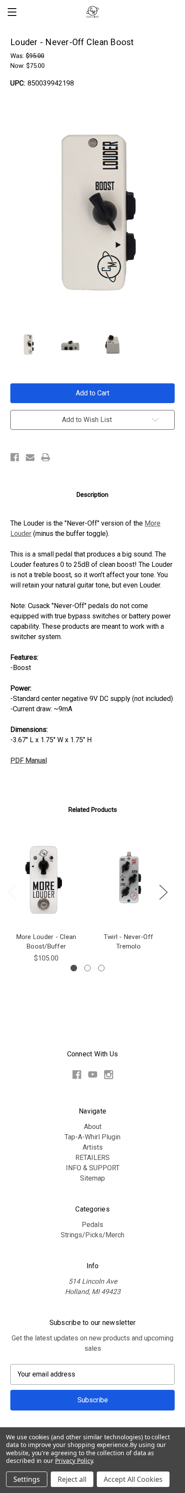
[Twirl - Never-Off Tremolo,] (128, 879)
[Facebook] (14, 457)
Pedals (92, 1225)
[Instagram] (108, 1074)
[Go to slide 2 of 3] (87, 968)
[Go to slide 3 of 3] (101, 968)
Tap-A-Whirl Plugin (92, 1137)
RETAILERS (92, 1157)
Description (92, 495)
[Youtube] (92, 1074)
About (93, 1127)
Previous (11, 892)
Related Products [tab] (92, 810)
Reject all (72, 1479)
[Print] (45, 457)
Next (163, 892)
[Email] (30, 457)
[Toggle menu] (12, 12)
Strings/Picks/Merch (92, 1235)
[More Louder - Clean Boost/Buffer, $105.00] (46, 879)
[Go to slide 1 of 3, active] (74, 968)
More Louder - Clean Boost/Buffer (46, 942)
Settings (26, 1479)
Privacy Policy (73, 1460)
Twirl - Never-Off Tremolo (128, 942)
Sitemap (92, 1178)
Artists (93, 1147)
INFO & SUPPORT (93, 1168)
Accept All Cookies (133, 1479)
